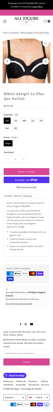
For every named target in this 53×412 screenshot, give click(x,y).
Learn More (37, 6)
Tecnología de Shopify (31, 388)
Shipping (27, 195)
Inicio (5, 33)
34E (41, 120)
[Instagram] (26, 324)
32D (7, 120)
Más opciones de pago (26, 187)
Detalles (8, 195)
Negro (8, 143)
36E (7, 128)
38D (24, 120)
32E (32, 120)
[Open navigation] (5, 21)
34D (16, 120)
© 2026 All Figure (11, 388)
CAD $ (39, 397)
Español (9, 397)
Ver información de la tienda (19, 303)
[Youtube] (31, 324)
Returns (17, 195)
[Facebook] (20, 324)
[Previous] (7, 61)
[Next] (45, 61)
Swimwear (14, 33)
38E (15, 128)
